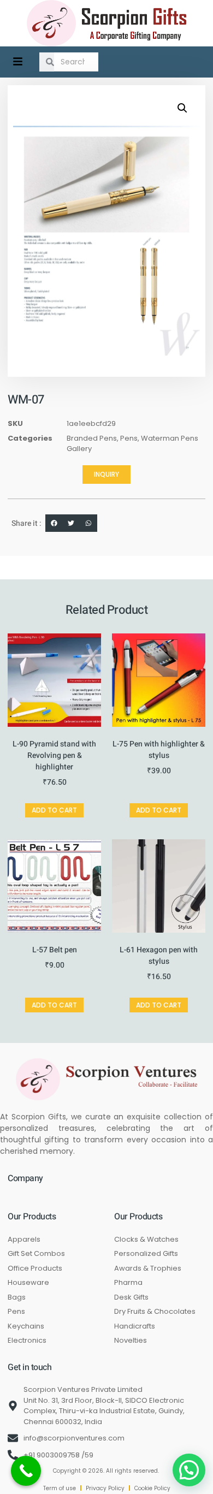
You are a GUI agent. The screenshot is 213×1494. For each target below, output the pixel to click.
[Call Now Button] (26, 1471)
